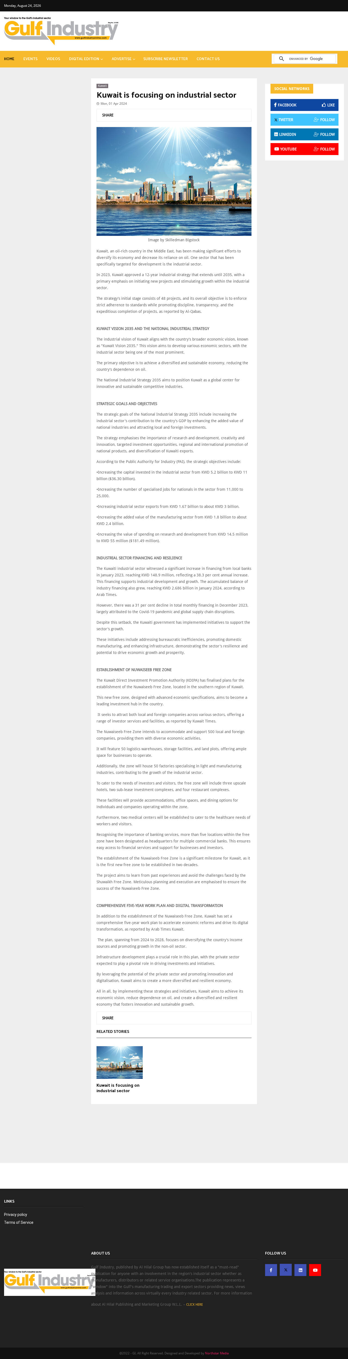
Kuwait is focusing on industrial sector (166, 95)
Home (9, 59)
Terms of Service (18, 1222)
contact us (208, 59)
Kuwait (102, 86)
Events (30, 59)
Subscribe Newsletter (165, 59)
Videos (53, 59)
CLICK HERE (194, 1305)
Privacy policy (15, 1214)
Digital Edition (84, 59)
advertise (122, 59)
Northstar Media (217, 1353)
